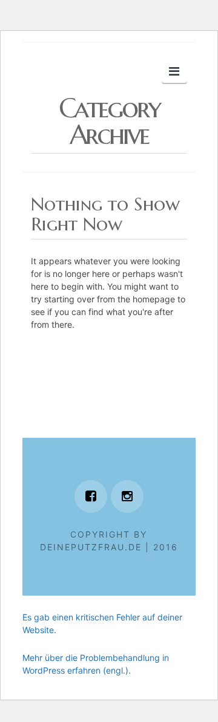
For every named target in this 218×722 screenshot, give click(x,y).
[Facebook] (90, 496)
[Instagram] (127, 496)
